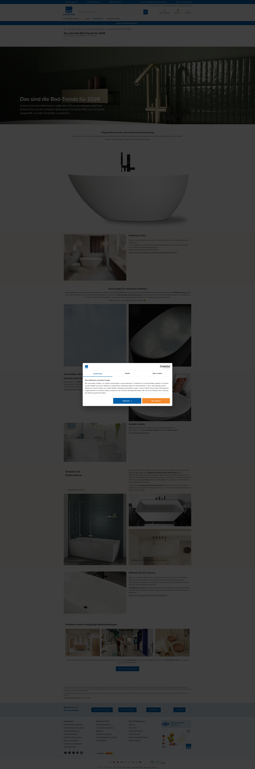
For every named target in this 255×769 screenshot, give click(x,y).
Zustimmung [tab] (97, 374)
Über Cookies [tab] (157, 373)
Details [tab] (127, 373)
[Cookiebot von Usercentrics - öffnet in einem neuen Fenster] (161, 366)
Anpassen (126, 401)
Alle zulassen (156, 401)
